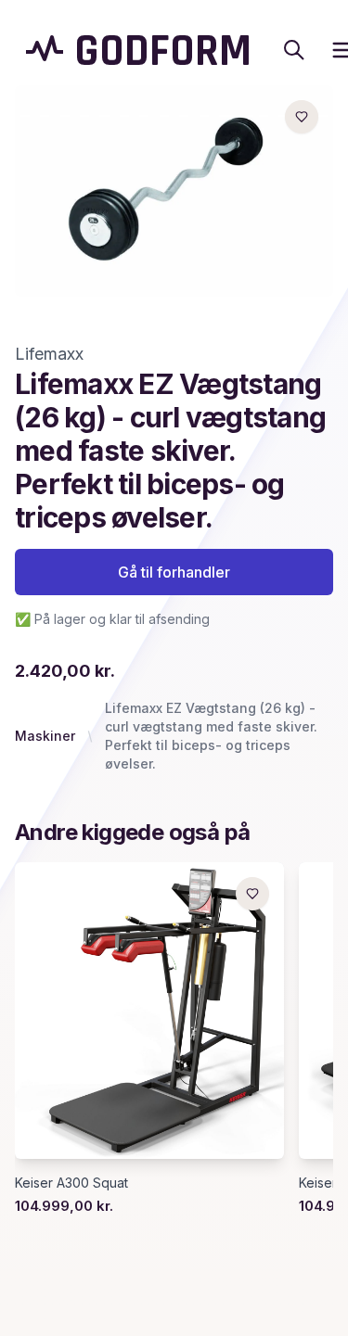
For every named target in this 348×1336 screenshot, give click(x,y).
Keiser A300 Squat (71, 1182)
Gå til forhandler (174, 572)
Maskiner (45, 736)
